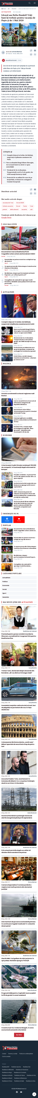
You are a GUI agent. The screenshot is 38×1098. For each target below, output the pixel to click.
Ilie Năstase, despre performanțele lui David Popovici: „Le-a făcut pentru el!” (19, 274)
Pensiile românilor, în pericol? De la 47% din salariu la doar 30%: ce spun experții (25, 476)
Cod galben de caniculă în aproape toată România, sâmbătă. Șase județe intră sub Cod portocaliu (20, 281)
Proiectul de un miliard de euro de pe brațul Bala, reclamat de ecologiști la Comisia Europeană (19, 179)
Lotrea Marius (16, 52)
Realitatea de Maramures (20, 1078)
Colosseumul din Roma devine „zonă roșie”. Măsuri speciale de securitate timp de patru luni (17, 744)
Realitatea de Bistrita (7, 1075)
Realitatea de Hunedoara (22, 1069)
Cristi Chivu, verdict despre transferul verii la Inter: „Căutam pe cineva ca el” (25, 358)
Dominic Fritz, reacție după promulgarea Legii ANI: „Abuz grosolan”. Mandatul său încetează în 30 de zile (23, 429)
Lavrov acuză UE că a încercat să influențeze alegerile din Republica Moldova (25, 402)
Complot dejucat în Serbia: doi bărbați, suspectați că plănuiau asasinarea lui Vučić (20, 157)
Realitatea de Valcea (19, 1075)
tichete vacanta (8, 206)
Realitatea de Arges (7, 1072)
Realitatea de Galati (19, 1081)
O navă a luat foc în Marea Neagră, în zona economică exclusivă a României (17, 1029)
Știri (9, 8)
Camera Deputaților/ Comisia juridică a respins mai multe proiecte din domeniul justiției (16, 887)
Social (3, 256)
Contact (4, 1053)
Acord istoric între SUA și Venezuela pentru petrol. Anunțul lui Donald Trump (25, 411)
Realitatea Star (26, 1067)
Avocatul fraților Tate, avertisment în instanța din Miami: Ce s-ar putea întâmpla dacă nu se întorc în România (17, 781)
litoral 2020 (20, 203)
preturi (5, 209)
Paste (25, 206)
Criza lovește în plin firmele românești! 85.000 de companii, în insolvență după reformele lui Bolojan (18, 467)
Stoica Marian (32, 882)
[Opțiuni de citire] (34, 1094)
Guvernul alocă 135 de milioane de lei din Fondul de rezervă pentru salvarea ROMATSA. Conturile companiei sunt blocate (24, 505)
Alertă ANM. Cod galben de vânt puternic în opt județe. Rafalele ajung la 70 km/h (17, 959)
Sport (6, 263)
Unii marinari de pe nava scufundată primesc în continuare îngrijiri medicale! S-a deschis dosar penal (18, 924)
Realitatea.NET (5, 1067)
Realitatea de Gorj (31, 1075)
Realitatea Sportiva (16, 1067)
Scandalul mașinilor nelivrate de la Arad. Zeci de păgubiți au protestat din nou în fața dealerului (18, 707)
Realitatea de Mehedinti (8, 1069)
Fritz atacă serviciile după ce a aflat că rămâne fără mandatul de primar (16, 851)
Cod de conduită (6, 1056)
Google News (6, 217)
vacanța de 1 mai (8, 203)
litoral (18, 206)
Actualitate (14, 8)
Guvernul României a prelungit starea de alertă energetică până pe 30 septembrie (16, 817)
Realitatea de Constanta (20, 1072)
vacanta (24, 209)
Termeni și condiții (12, 1053)
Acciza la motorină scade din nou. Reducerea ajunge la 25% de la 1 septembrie (25, 485)
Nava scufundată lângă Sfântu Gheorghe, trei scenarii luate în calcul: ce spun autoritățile (20, 165)
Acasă (4, 8)
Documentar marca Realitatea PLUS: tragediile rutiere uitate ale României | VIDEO (18, 253)
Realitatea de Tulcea (7, 1081)
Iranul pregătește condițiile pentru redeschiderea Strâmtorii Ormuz (25, 420)
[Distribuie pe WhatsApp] (31, 54)
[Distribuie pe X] (35, 54)
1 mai (31, 206)
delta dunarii (14, 209)
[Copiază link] (31, 50)
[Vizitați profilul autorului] (3, 52)
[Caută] (29, 3)
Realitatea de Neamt (7, 1078)
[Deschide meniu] (35, 3)
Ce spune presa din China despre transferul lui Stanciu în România (25, 547)
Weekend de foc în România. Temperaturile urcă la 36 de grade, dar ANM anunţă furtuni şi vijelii (20, 172)
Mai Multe (19, 1035)
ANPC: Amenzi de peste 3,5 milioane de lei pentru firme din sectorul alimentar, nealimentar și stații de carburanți (25, 494)
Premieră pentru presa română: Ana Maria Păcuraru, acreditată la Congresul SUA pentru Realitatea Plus (18, 636)
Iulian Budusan (32, 813)
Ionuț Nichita (33, 668)
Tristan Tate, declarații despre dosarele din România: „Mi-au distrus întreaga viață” (17, 672)
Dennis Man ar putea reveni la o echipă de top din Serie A (24, 538)
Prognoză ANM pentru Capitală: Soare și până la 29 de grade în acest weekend (18, 994)
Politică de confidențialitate (26, 1053)
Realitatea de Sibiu (30, 1081)
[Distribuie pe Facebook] (35, 50)
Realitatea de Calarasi (30, 631)
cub (31, 209)
